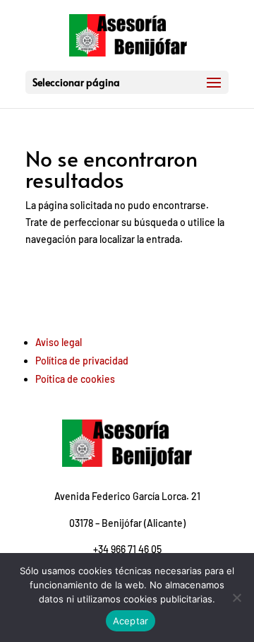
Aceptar (131, 620)
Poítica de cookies (75, 379)
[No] (236, 597)
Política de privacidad (81, 361)
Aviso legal (58, 342)
